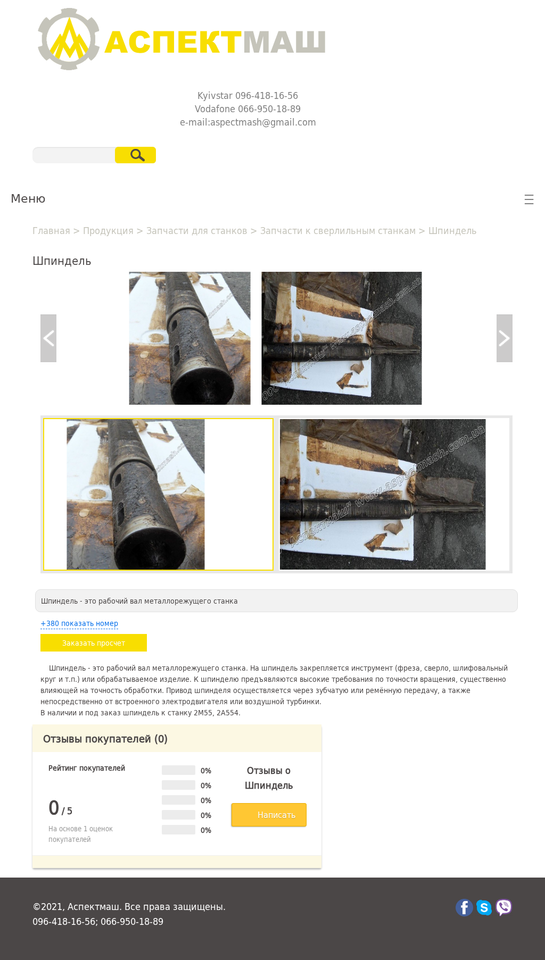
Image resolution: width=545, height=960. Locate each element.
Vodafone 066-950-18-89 (248, 108)
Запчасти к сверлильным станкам (338, 230)
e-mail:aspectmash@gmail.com (248, 121)
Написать (276, 814)
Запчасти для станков (196, 230)
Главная (51, 230)
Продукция (108, 230)
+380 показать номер (79, 623)
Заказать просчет (93, 642)
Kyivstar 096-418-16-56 (247, 95)
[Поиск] (135, 155)
